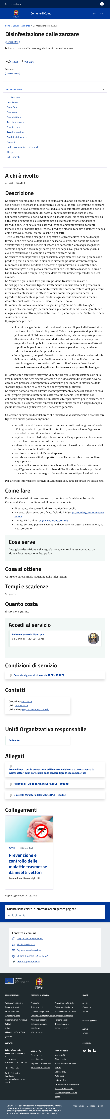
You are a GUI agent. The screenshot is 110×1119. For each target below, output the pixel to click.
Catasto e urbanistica (64, 1007)
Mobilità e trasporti (39, 1019)
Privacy (58, 1067)
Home (7, 25)
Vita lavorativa (37, 1032)
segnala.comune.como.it (53, 520)
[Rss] (94, 1051)
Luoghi (85, 1028)
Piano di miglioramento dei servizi (66, 1094)
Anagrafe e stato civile (64, 1002)
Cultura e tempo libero (40, 1011)
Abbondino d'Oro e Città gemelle (15, 1034)
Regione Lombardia (13, 3)
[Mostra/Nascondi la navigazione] (3, 13)
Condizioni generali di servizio (39, 675)
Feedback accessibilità (64, 1088)
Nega (100, 1106)
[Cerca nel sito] (102, 13)
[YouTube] (84, 1051)
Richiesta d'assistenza (40, 1067)
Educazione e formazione (65, 1011)
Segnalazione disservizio (41, 1063)
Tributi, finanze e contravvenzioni (62, 1026)
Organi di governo (12, 1015)
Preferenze (79, 1106)
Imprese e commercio (64, 1015)
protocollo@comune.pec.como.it (16, 1081)
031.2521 (26, 701)
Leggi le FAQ (36, 1050)
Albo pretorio (60, 1059)
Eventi (85, 1032)
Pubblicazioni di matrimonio (66, 1063)
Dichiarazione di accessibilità (67, 1084)
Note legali (59, 1075)
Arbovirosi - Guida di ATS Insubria (41, 784)
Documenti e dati (12, 1007)
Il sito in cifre (60, 1080)
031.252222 (21, 705)
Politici (8, 1024)
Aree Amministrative (14, 1002)
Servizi (16, 25)
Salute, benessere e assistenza (39, 1026)
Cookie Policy (60, 1071)
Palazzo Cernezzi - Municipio (28, 634)
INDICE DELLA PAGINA (14, 89)
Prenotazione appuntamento (37, 1057)
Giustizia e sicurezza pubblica (43, 1015)
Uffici (7, 1028)
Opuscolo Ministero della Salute (40, 795)
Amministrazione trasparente (62, 1052)
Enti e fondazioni (12, 1011)
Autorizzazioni (37, 1007)
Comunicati (87, 1007)
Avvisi (12, 848)
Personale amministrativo (16, 1019)
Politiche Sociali (61, 1019)
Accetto (91, 1106)
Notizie (85, 1011)
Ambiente (25, 25)
